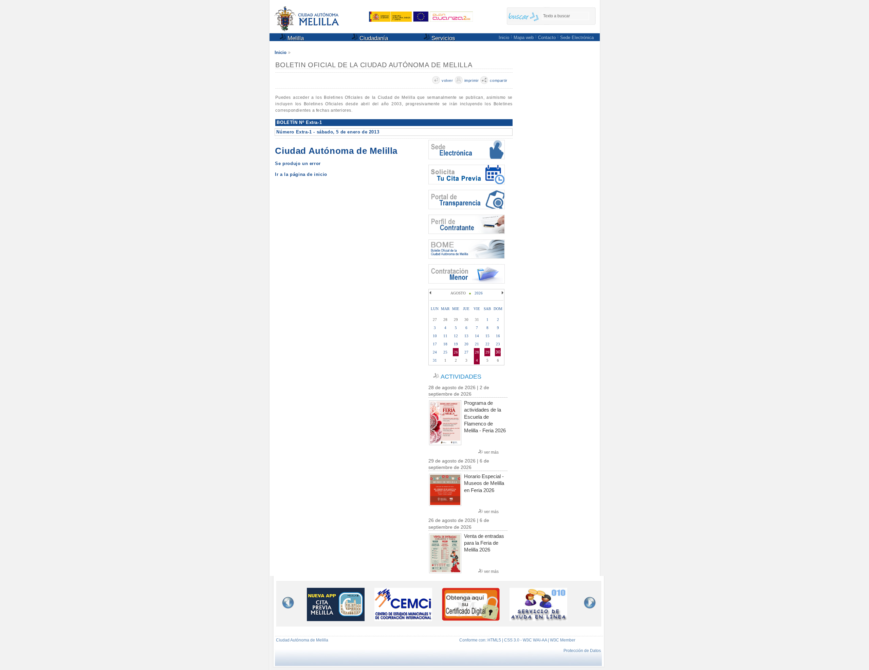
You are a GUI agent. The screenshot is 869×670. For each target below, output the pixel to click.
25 (445, 352)
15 (487, 336)
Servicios (442, 38)
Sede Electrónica (577, 37)
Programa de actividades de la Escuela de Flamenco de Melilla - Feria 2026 (485, 416)
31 (435, 360)
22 (487, 344)
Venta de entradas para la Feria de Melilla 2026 (484, 543)
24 (435, 352)
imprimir (471, 80)
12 (456, 336)
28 (477, 352)
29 (487, 352)
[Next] (501, 292)
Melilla (295, 38)
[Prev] (431, 292)
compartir (498, 80)
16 (498, 336)
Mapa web (524, 37)
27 (466, 352)
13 (466, 336)
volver (447, 80)
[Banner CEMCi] (403, 619)
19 (456, 344)
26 (456, 352)
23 (498, 344)
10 (435, 336)
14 (477, 336)
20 (466, 344)
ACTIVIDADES (461, 376)
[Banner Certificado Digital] (471, 619)
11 (445, 336)
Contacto (547, 37)
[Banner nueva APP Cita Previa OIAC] (336, 619)
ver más (491, 452)
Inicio (504, 37)
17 (435, 344)
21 (477, 344)
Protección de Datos (582, 650)
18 (445, 344)
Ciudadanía (373, 38)
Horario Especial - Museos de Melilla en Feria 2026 (484, 483)
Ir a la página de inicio (301, 174)
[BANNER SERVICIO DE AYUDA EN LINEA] (538, 619)
